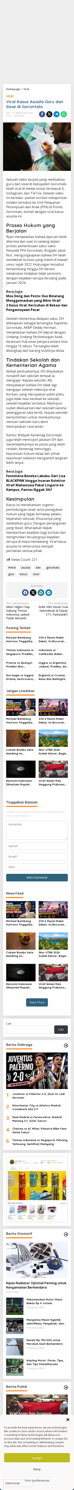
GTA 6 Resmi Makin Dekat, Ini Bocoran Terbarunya (51, 639)
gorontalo (52, 567)
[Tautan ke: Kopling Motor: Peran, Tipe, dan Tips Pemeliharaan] (14, 1367)
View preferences (37, 1480)
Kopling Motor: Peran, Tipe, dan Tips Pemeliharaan (45, 1362)
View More (37, 1002)
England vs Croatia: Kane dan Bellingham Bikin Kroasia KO (53, 677)
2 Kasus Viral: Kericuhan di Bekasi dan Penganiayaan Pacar (36, 307)
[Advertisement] (37, 42)
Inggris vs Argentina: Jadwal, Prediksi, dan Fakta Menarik (53, 664)
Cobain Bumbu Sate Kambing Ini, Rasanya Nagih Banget (19, 751)
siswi (36, 574)
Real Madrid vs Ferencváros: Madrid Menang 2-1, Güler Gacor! (37, 1118)
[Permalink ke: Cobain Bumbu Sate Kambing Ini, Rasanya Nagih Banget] (21, 738)
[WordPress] (41, 592)
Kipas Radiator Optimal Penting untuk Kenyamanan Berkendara (36, 1285)
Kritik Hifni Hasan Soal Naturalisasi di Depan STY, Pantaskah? (53, 608)
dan (38, 567)
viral (10, 96)
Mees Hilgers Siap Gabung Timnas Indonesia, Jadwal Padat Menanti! (18, 610)
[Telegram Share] (56, 114)
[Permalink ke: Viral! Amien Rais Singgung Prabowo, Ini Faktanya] (53, 769)
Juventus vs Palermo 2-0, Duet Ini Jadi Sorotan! (38, 1095)
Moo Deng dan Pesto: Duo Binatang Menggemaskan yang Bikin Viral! (35, 298)
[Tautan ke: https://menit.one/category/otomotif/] (66, 1234)
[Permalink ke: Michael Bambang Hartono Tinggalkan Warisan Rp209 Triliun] (21, 707)
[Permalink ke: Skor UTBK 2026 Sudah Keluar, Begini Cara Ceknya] (53, 738)
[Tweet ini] (49, 114)
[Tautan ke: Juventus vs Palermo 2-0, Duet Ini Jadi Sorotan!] (37, 1070)
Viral (8, 115)
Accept (37, 1458)
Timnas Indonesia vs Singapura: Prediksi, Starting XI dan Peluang (20, 652)
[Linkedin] (48, 592)
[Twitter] (33, 592)
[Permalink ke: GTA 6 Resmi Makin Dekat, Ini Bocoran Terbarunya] (53, 707)
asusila (25, 567)
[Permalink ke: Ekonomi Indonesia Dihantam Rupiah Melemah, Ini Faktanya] (21, 769)
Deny (37, 1469)
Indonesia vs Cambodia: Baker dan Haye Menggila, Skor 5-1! (52, 652)
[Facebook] (25, 592)
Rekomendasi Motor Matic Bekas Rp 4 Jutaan (44, 1301)
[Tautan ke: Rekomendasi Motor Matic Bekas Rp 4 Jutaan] (14, 1306)
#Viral (12, 567)
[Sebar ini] (42, 114)
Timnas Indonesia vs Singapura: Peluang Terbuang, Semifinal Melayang (39, 1141)
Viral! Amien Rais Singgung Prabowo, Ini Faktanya (52, 782)
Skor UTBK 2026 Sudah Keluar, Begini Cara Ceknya (53, 751)
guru (11, 574)
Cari (8, 1023)
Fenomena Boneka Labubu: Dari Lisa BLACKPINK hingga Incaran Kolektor (35, 478)
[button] (68, 1420)
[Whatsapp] (64, 114)
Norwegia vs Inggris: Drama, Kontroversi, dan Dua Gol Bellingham (20, 677)
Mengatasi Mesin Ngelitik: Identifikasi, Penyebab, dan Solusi (45, 1321)
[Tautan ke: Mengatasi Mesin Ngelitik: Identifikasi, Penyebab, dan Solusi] (14, 1326)
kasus (23, 574)
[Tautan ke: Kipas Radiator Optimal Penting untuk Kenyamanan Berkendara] (37, 1259)
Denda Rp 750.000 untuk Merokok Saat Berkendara (45, 1341)
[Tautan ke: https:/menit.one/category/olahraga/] (66, 1045)
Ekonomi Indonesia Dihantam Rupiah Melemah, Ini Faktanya (19, 782)
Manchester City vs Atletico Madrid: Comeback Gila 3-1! (36, 1107)
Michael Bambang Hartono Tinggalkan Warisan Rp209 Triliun (20, 639)
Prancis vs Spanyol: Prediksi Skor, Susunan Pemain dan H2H (20, 664)
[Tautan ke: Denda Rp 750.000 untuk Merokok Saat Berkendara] (14, 1346)
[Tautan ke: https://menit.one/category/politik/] (66, 1387)
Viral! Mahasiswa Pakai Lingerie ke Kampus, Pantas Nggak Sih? (35, 487)
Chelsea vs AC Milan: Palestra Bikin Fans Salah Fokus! (39, 1130)
